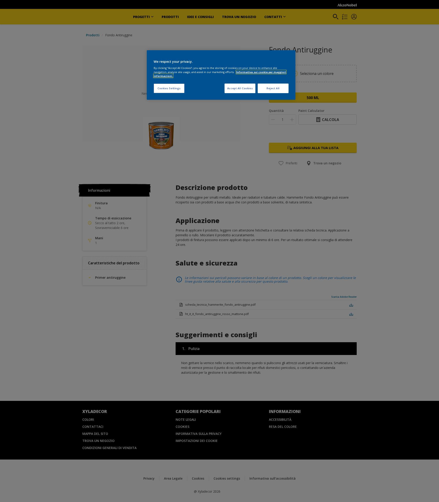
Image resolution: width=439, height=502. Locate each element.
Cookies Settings (169, 88)
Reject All (273, 88)
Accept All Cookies (240, 88)
